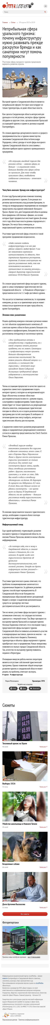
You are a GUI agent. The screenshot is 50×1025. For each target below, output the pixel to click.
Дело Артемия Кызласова (13, 904)
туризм (6, 674)
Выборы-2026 (8, 783)
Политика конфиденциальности (28, 1020)
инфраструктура (17, 674)
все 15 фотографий (34, 957)
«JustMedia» (39, 983)
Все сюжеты (25, 914)
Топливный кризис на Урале (14, 743)
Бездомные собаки (10, 864)
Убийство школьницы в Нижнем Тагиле (19, 824)
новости (5, 978)
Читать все (43, 747)
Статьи (13, 22)
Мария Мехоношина (12, 681)
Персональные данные (9, 1020)
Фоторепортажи (10, 922)
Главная (5, 22)
